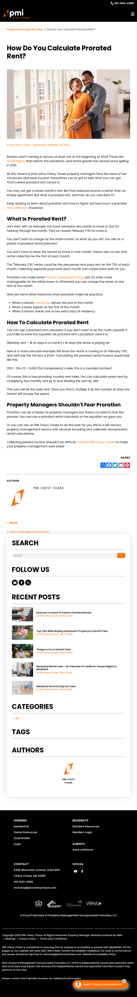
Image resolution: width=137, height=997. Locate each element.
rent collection (17, 208)
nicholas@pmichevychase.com (35, 888)
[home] (17, 14)
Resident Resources (86, 826)
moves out (42, 303)
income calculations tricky (65, 277)
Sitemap (10, 938)
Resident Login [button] (82, 832)
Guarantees (22, 838)
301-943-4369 (124, 3)
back (13, 523)
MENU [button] (132, 14)
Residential (21, 826)
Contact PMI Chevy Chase (96, 442)
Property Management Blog (25, 29)
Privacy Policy (27, 938)
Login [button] (17, 844)
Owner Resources (25, 832)
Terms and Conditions (53, 938)
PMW (119, 935)
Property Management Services (28, 532)
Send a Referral (83, 850)
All (17, 718)
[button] (15, 583)
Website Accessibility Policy (99, 954)
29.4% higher (16, 161)
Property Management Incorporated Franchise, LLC (82, 915)
